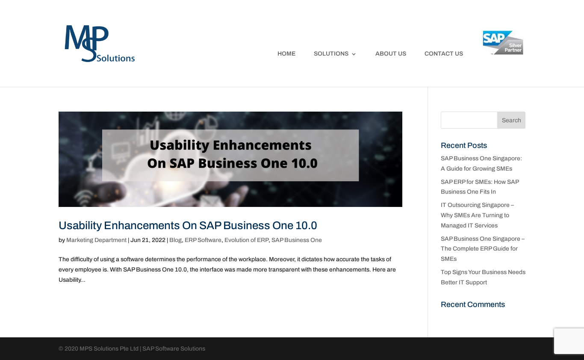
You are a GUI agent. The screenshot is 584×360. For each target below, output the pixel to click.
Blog (175, 240)
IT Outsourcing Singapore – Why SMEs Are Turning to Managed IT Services (477, 215)
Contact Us (444, 54)
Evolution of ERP (246, 240)
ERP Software (203, 240)
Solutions (331, 54)
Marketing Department (96, 240)
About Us (390, 54)
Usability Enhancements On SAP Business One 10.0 (188, 225)
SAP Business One (296, 240)
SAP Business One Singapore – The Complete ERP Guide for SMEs (483, 249)
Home (286, 54)
